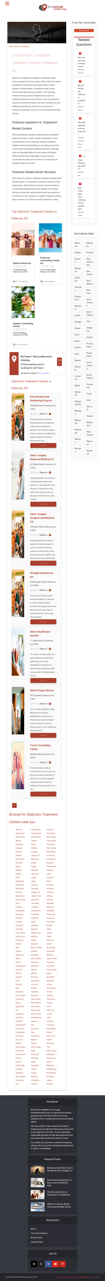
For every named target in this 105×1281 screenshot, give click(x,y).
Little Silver (35, 903)
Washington (51, 1029)
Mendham (35, 955)
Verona (49, 1014)
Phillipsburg (51, 852)
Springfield (50, 977)
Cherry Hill (19, 940)
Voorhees (50, 1025)
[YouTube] (55, 1264)
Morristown (35, 1006)
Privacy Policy (37, 1238)
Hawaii (77, 328)
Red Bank (50, 907)
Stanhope (50, 981)
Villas (49, 1018)
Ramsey (50, 900)
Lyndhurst (34, 918)
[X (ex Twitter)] (41, 1264)
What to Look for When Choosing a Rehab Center (59, 1205)
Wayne (49, 1032)
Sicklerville (51, 951)
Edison (18, 1003)
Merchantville (36, 959)
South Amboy (52, 970)
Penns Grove (51, 837)
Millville (34, 973)
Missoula (34, 977)
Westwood (51, 1054)
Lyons (33, 922)
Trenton (49, 1003)
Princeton (50, 885)
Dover (18, 981)
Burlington (19, 914)
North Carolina (90, 302)
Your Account (94, 1277)
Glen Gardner (20, 1077)
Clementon (20, 955)
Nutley (33, 1062)
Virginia (90, 416)
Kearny (33, 863)
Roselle (49, 925)
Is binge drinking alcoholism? (81, 162)
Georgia (78, 322)
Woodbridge (51, 1073)
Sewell (49, 944)
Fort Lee (19, 1062)
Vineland (50, 1021)
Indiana (78, 347)
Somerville (51, 966)
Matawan (34, 944)
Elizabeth (19, 1021)
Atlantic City (20, 837)
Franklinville (20, 1065)
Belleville (19, 863)
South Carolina (90, 365)
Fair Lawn (19, 1040)
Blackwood (20, 881)
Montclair (34, 995)
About (33, 1229)
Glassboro (19, 1073)
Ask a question (84, 30)
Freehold (19, 1069)
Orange (34, 1073)
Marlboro (34, 936)
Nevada (90, 252)
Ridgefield (50, 911)
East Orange (20, 995)
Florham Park (20, 1054)
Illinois (77, 341)
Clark (17, 948)
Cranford (19, 970)
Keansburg (35, 859)
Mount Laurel (36, 1014)
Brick (17, 903)
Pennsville (50, 844)
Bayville (18, 855)
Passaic (34, 1084)
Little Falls (35, 900)
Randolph (50, 903)
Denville (19, 973)
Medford (34, 951)
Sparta (49, 973)
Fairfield (18, 1043)
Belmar (18, 866)
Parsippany (35, 1080)
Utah (89, 400)
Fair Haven (20, 1036)
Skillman (50, 955)
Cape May (19, 925)
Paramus (34, 1077)
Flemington (20, 1051)
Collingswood (21, 966)
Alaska (78, 252)
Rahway (50, 896)
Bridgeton (19, 907)
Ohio (89, 321)
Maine (77, 385)
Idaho (77, 335)
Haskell (34, 841)
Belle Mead (20, 859)
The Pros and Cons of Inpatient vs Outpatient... (59, 1193)
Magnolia (34, 925)
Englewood (20, 1029)
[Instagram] (34, 1264)
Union (49, 1006)
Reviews (43, 414)
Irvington (34, 852)
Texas (89, 394)
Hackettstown (36, 833)
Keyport (34, 866)
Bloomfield (20, 889)
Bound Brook (20, 900)
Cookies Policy (37, 1242)
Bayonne (19, 852)
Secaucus (50, 940)
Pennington (51, 833)
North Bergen (36, 1047)
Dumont (19, 984)
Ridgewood (51, 914)
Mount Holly (35, 1010)
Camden (19, 922)
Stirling (49, 984)
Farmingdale (20, 1047)
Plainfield (50, 863)
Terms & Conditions (39, 1233)
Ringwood (50, 918)
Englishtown (20, 1032)
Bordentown (20, 896)
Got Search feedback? (35, 373)
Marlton (34, 940)
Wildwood (50, 1065)
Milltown (34, 970)
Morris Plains (36, 1003)
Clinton (18, 962)
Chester (19, 944)
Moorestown (35, 999)
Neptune (34, 1021)
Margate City (36, 933)
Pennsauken (51, 841)
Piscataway (51, 859)
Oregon (90, 337)
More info (43, 445)
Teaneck (50, 995)
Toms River (51, 999)
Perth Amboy (51, 848)
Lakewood (35, 874)
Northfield (34, 1058)
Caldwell (19, 918)
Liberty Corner (36, 896)
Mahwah (34, 929)
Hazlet (33, 844)
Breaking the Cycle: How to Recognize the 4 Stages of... (60, 1169)
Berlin (18, 878)
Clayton (18, 951)
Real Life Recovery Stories (67, 1277)
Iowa (77, 354)
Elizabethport (20, 1025)
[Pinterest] (62, 1264)
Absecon (19, 830)
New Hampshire (90, 262)
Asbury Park (20, 833)
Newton (34, 1043)
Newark (34, 1040)
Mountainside (36, 1018)
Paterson (50, 830)
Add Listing (83, 1277)
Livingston (35, 907)
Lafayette (34, 870)
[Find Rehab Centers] (52, 7)
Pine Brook (51, 855)
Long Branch (36, 911)
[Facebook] (48, 1264)
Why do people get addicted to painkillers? (81, 94)
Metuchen (35, 962)
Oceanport (35, 1065)
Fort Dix (18, 1058)
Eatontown (20, 999)
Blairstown (20, 885)
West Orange (52, 1051)
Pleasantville (51, 866)
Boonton (19, 892)
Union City (50, 1010)
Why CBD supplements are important (82, 128)
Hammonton (35, 837)
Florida (77, 315)
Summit (49, 992)
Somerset (50, 962)
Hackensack (35, 830)
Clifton (18, 959)
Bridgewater (20, 911)
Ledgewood (35, 892)
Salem (49, 929)
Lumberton (35, 914)
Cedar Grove (20, 936)
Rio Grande (51, 922)
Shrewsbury (51, 948)
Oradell (34, 1069)
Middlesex (35, 966)
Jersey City (35, 855)
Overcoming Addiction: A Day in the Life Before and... (59, 1183)
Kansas (78, 360)
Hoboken (34, 848)
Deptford (19, 977)
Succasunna (51, 988)
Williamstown (52, 1069)
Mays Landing (36, 948)
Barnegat (19, 848)
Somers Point (52, 959)
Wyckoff (50, 1084)
